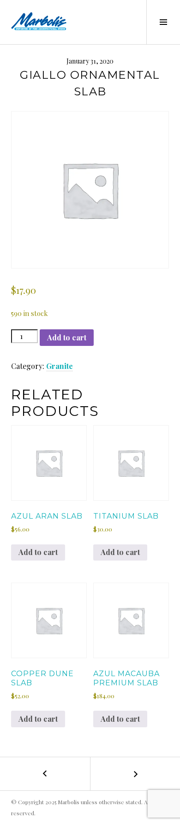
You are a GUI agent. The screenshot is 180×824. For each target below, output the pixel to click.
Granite (59, 366)
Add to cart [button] (38, 552)
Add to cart (66, 337)
